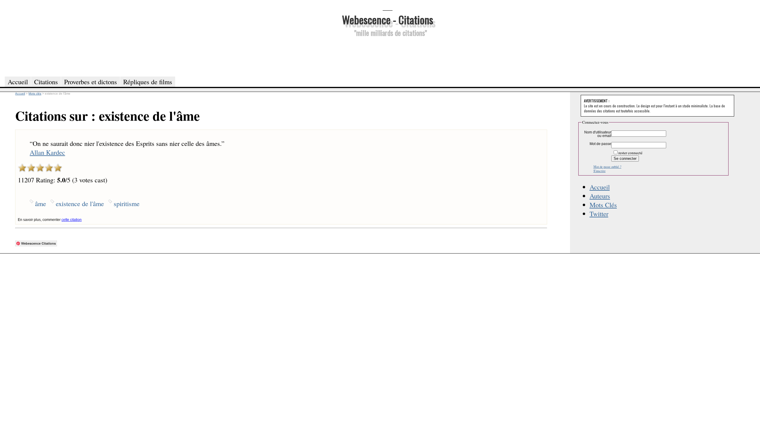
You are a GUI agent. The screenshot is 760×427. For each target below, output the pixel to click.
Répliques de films (147, 81)
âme (40, 203)
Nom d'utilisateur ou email (597, 134)
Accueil (600, 186)
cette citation (71, 220)
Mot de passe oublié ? (607, 167)
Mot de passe (600, 144)
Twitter (599, 213)
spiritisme (127, 203)
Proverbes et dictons (90, 81)
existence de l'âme (80, 203)
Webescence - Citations (387, 19)
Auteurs (600, 195)
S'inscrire (599, 171)
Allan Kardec (47, 152)
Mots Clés (603, 204)
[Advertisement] (387, 55)
